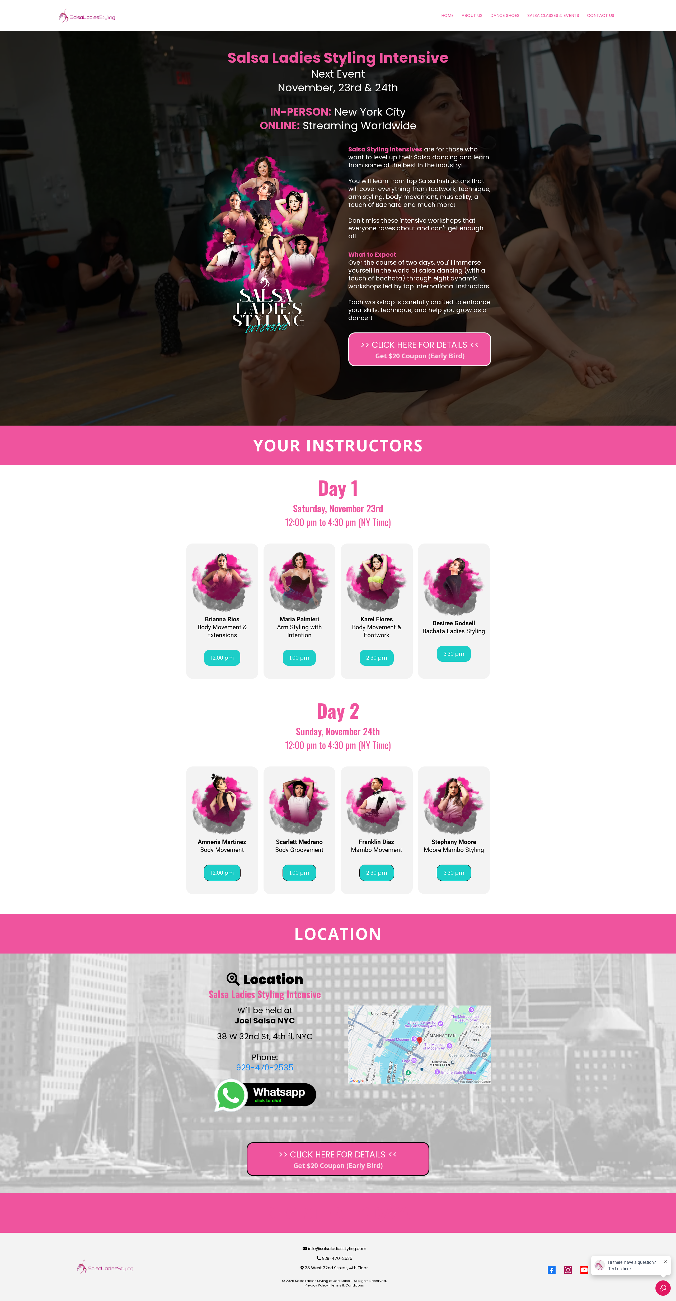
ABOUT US (472, 15)
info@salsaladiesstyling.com (337, 1249)
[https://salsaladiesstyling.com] (105, 1266)
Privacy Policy (316, 1285)
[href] (419, 1044)
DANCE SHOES (504, 15)
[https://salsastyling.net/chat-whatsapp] (264, 1095)
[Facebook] (551, 1269)
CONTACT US (600, 15)
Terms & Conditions (347, 1285)
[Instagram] (568, 1269)
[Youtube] (584, 1269)
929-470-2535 (265, 1067)
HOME (447, 15)
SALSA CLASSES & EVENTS (553, 15)
